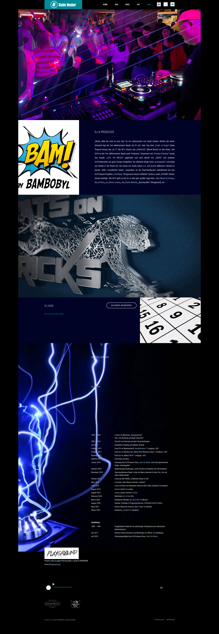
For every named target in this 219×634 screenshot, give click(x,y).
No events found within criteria (54, 314)
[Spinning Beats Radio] (105, 587)
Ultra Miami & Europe (164, 178)
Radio (159, 4)
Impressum (171, 620)
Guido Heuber (63, 4)
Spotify (153, 166)
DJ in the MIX (128, 496)
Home (105, 4)
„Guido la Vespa (161, 145)
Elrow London (114, 182)
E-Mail (172, 4)
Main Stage (139, 507)
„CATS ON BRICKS (114, 157)
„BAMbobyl (140, 149)
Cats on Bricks (145, 462)
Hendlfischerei (140, 448)
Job (116, 4)
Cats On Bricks (151, 536)
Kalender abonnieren (121, 305)
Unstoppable (160, 162)
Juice (127, 4)
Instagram (166, 4)
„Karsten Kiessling (161, 153)
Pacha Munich (131, 182)
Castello (126, 510)
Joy (138, 4)
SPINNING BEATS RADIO (153, 503)
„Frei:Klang (117, 174)
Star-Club (136, 500)
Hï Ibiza (101, 182)
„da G (114, 149)
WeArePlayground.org (52, 564)
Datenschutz (159, 620)
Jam (149, 4)
